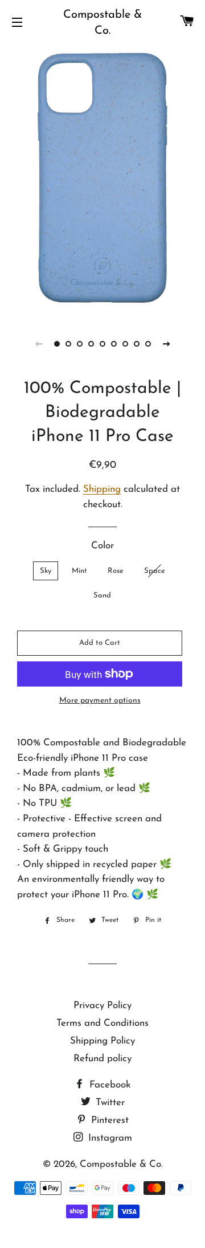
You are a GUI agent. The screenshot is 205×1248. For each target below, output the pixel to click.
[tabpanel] (102, 180)
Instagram (108, 1138)
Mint (79, 571)
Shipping (102, 489)
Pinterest (108, 1120)
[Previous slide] (38, 343)
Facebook (108, 1085)
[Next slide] (166, 343)
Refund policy (102, 1059)
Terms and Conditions (102, 1023)
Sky (45, 571)
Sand (102, 595)
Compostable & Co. (102, 23)
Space (154, 571)
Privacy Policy (102, 1005)
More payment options (100, 700)
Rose (116, 571)
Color (102, 546)
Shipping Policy (102, 1041)
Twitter (109, 1102)
